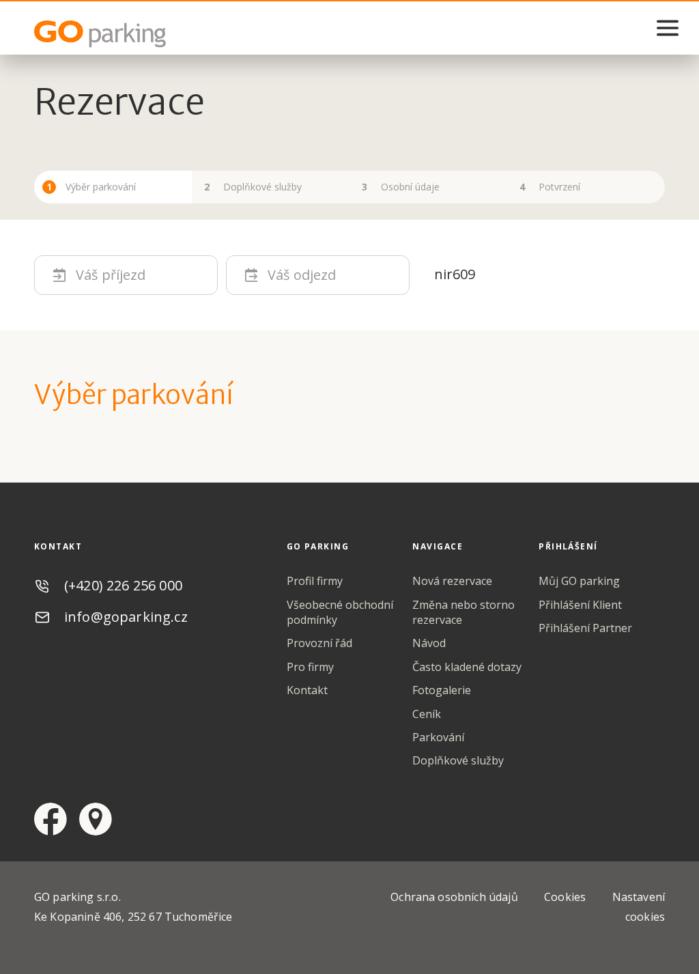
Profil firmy (315, 580)
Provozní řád (319, 642)
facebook (50, 819)
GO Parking (102, 34)
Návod (429, 642)
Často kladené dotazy (467, 666)
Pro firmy (310, 666)
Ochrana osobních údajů (454, 896)
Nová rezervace (452, 580)
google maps (95, 819)
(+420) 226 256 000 (123, 585)
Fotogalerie (441, 690)
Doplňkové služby (458, 760)
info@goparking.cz (126, 616)
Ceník (426, 713)
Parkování (438, 737)
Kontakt (307, 690)
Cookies (565, 896)
